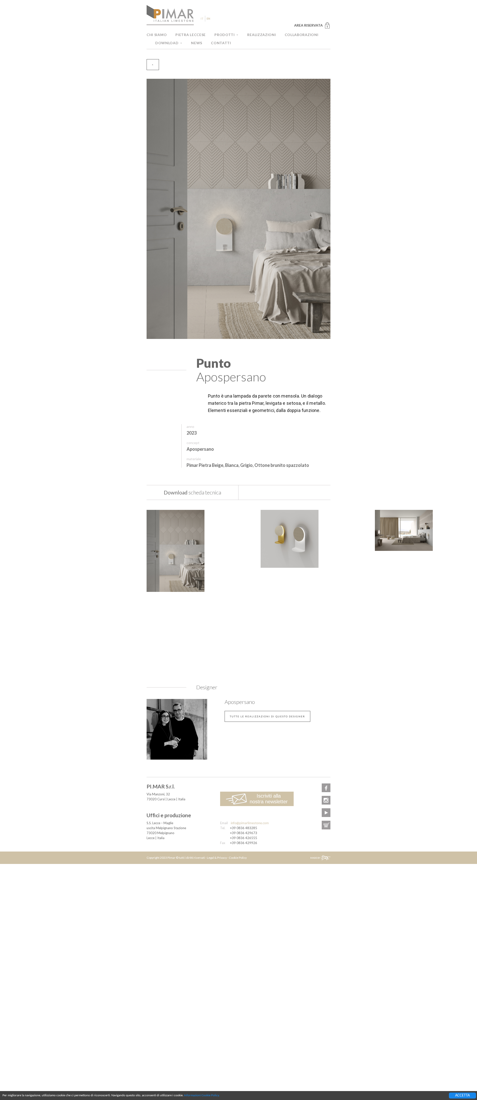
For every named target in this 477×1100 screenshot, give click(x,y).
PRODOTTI (224, 35)
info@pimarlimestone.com (250, 823)
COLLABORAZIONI (301, 35)
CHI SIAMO (157, 35)
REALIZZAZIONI (261, 35)
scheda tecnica (192, 492)
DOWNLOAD (167, 43)
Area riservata (308, 25)
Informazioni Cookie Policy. (202, 1095)
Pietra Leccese (190, 35)
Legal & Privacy (217, 857)
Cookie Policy (238, 857)
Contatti (221, 43)
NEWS (196, 43)
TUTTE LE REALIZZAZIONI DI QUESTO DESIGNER (267, 716)
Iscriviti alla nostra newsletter (269, 798)
